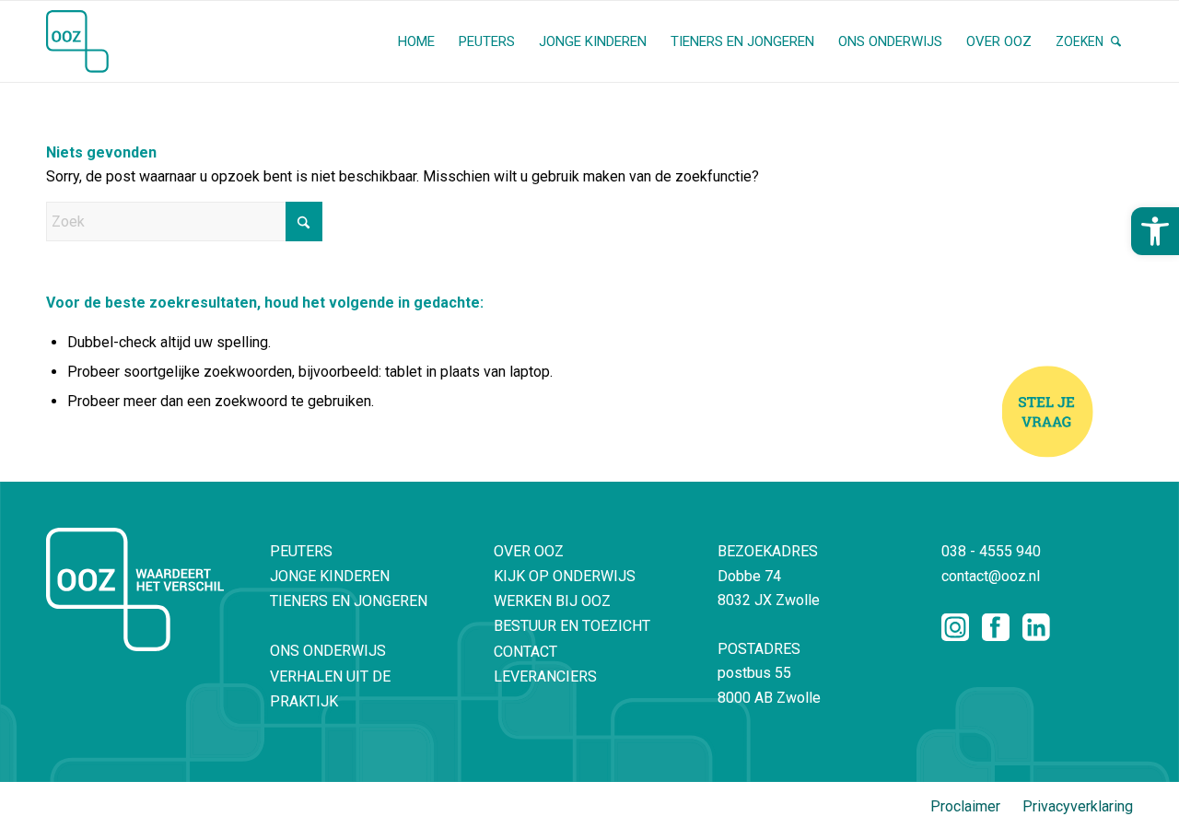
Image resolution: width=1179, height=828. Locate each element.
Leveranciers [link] (545, 676)
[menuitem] (416, 41)
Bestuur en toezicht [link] (572, 626)
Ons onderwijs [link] (328, 650)
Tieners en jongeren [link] (348, 601)
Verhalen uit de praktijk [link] (330, 689)
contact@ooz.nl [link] (990, 576)
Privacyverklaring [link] (1077, 806)
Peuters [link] (301, 551)
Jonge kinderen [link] (330, 576)
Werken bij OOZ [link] (552, 601)
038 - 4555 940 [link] (991, 551)
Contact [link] (525, 651)
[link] (1155, 231)
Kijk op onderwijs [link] (565, 576)
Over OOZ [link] (529, 551)
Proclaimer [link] (965, 806)
